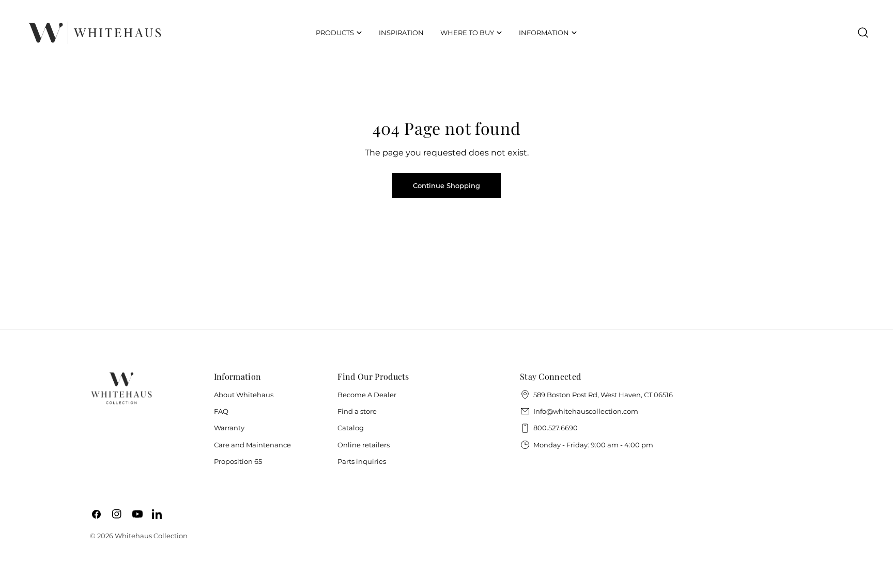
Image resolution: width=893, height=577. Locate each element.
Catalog (350, 428)
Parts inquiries (361, 461)
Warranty (229, 428)
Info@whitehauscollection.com (585, 411)
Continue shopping (446, 185)
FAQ (221, 411)
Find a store (357, 411)
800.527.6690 (555, 428)
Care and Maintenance (252, 445)
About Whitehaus (243, 395)
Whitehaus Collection (151, 536)
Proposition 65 (238, 461)
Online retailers (363, 445)
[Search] (863, 32)
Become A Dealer (366, 395)
